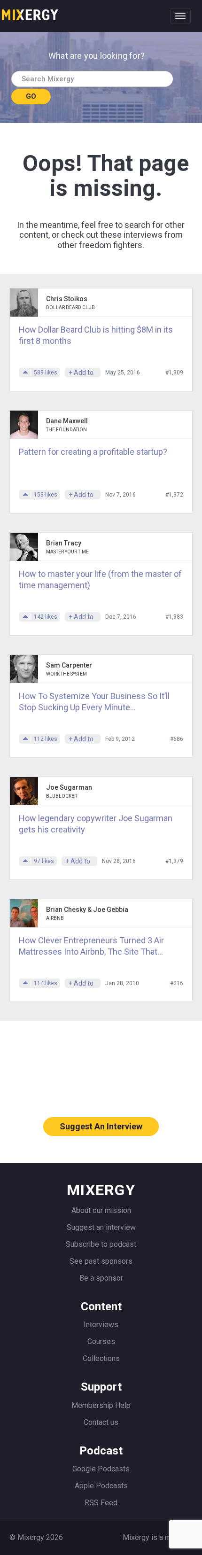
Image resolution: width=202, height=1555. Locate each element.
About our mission (101, 1210)
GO (31, 96)
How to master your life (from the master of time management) (100, 579)
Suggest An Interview (101, 1126)
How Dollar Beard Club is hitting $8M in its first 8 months (96, 335)
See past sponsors (101, 1261)
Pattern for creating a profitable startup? (93, 452)
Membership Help (101, 1405)
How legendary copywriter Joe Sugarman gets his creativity (95, 823)
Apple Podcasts (101, 1485)
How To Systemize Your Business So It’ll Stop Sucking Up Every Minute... (94, 701)
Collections (101, 1358)
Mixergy (30, 11)
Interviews (101, 1324)
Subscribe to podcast (101, 1244)
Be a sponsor (101, 1278)
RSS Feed (101, 1502)
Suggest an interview (101, 1227)
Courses (101, 1341)
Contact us (101, 1422)
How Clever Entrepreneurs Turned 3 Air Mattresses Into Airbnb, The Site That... (91, 945)
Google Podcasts (101, 1468)
